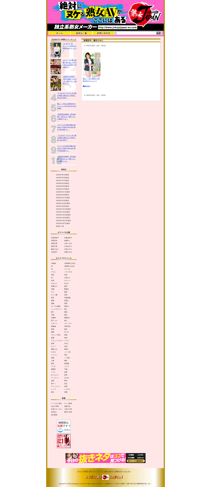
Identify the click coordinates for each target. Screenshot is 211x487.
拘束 (65, 303)
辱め (65, 355)
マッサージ (55, 378)
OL (52, 277)
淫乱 (65, 275)
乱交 (65, 383)
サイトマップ (97, 471)
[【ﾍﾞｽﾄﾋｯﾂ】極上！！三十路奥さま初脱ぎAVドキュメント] (56, 57)
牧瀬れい (67, 240)
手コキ (66, 332)
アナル (53, 272)
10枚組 (53, 263)
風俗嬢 (66, 363)
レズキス (67, 389)
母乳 (65, 375)
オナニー (67, 280)
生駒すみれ (68, 252)
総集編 (53, 326)
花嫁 (52, 358)
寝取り (66, 349)
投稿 (65, 335)
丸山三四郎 (55, 406)
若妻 (65, 392)
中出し (66, 343)
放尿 (65, 372)
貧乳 (52, 363)
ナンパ (53, 346)
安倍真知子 (55, 238)
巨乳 (52, 298)
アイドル (67, 269)
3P (52, 266)
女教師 (53, 318)
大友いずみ (68, 243)
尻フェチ (54, 320)
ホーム (79, 471)
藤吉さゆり (86, 86)
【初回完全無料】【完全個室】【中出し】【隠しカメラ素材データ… (66, 116)
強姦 (52, 303)
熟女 (65, 315)
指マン (53, 383)
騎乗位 (66, 289)
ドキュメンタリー (57, 340)
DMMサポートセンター (123, 471)
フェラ (66, 366)
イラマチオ (68, 272)
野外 (65, 380)
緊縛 (52, 300)
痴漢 (52, 329)
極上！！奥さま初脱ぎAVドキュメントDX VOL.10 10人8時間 (66, 106)
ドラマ (66, 340)
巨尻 (65, 295)
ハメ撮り (67, 358)
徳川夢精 (54, 415)
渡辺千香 (54, 246)
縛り (65, 309)
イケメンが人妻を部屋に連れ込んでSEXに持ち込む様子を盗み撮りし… (66, 127)
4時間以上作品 (69, 266)
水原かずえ (68, 249)
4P (52, 269)
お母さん (67, 277)
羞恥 (65, 312)
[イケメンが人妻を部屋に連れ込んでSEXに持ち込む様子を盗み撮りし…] (56, 74)
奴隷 (52, 343)
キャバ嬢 (54, 295)
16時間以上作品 (69, 263)
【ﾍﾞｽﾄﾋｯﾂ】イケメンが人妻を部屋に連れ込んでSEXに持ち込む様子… (66, 95)
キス (52, 292)
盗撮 (52, 338)
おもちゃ (54, 283)
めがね (66, 378)
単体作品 (67, 326)
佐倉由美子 (68, 238)
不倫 (65, 369)
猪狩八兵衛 (68, 412)
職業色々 (67, 318)
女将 (52, 280)
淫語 (52, 275)
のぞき (53, 352)
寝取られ (54, 349)
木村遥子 (54, 252)
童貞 (65, 338)
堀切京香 (54, 243)
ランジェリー (55, 386)
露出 (52, 392)
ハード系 (67, 352)
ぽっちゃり (55, 375)
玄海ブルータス (56, 409)
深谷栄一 (54, 412)
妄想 (52, 380)
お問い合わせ (108, 471)
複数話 (53, 369)
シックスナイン (56, 309)
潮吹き (66, 306)
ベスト (53, 372)
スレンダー (68, 323)
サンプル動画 (55, 306)
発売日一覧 (87, 471)
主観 (52, 315)
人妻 (52, 360)
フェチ (53, 366)
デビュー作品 (55, 335)
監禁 (65, 286)
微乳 (65, 360)
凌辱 (65, 386)
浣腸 (52, 289)
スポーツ (54, 323)
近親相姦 (67, 298)
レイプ (53, 389)
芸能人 (66, 300)
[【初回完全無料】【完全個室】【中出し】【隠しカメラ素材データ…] (56, 90)
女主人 (66, 283)
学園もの (54, 286)
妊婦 (65, 346)
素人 (65, 320)
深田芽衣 (54, 240)
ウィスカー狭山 (56, 403)
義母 (65, 292)
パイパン (54, 355)
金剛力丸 (67, 406)
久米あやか (68, 246)
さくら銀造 (68, 403)
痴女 (65, 329)
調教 (52, 332)
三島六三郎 (68, 409)
